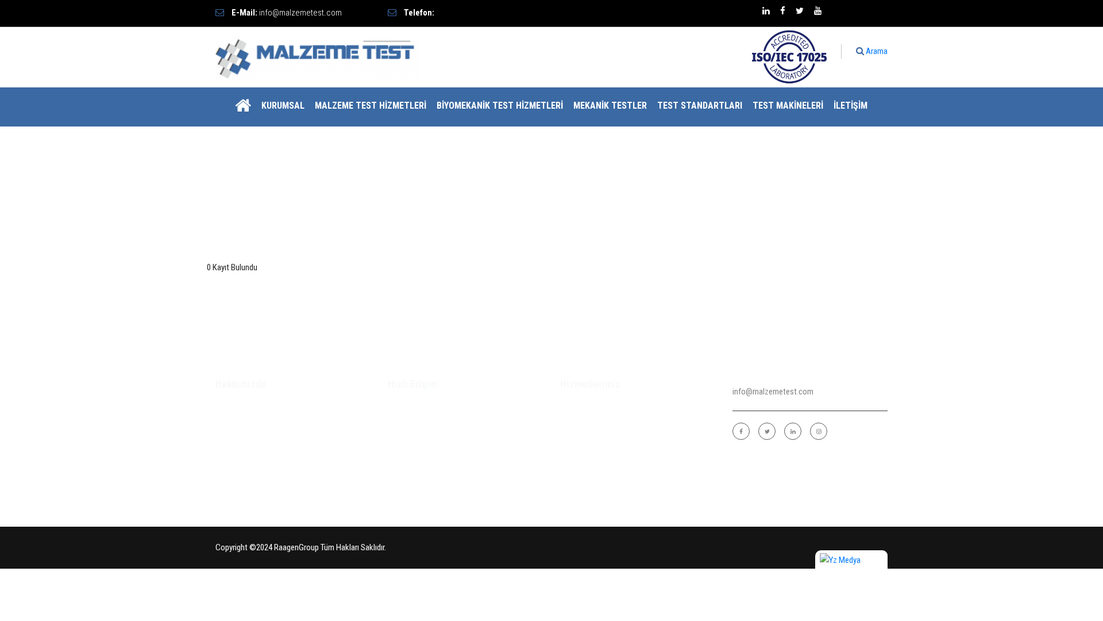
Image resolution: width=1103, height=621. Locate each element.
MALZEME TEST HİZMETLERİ (370, 105)
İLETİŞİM (850, 105)
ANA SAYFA (407, 407)
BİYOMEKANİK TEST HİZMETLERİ (500, 105)
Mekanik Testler (610, 105)
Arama (876, 51)
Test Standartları (699, 105)
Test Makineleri (788, 105)
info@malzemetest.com (300, 12)
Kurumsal (282, 105)
